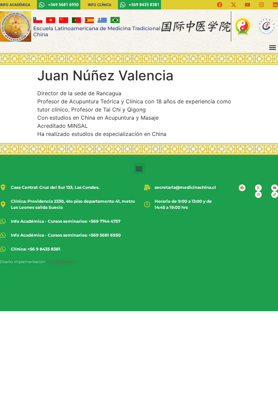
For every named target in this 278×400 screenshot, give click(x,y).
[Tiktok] (274, 194)
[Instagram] (261, 4)
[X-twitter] (233, 4)
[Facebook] (219, 4)
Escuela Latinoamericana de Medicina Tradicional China (96, 31)
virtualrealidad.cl (61, 261)
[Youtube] (247, 4)
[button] (272, 47)
